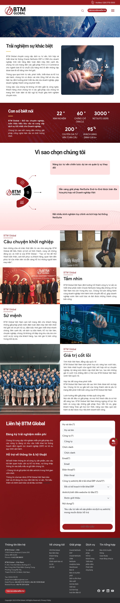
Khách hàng (53, 556)
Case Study (104, 556)
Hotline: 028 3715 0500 (105, 3)
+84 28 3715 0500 (22, 582)
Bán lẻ (71, 570)
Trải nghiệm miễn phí (97, 10)
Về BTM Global (54, 550)
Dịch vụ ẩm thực (75, 578)
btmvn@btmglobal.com (19, 580)
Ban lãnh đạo (54, 553)
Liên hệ (51, 567)
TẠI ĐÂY (46, 483)
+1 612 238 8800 (16, 557)
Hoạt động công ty (106, 559)
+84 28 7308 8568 (37, 582)
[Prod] (15, 10)
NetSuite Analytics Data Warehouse (74, 564)
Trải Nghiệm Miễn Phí (15, 591)
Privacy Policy (46, 600)
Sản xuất (72, 581)
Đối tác (51, 559)
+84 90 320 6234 (22, 585)
